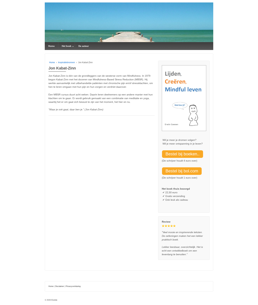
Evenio (54, 300)
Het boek (66, 46)
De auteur (83, 46)
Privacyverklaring (73, 286)
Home (51, 46)
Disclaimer (59, 286)
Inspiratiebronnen (66, 62)
